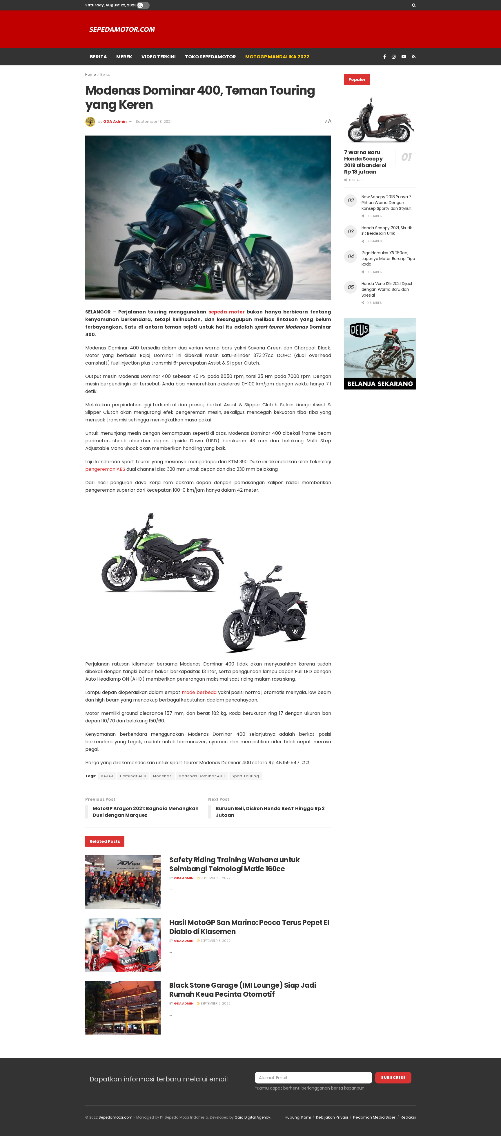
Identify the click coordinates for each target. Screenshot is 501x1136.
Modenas (162, 775)
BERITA (98, 56)
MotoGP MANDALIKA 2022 (277, 56)
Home (90, 74)
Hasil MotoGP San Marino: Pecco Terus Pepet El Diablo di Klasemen (249, 927)
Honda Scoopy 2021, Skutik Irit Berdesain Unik (387, 231)
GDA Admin (115, 121)
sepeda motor (226, 312)
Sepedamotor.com (115, 1117)
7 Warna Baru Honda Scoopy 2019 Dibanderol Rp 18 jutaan (365, 162)
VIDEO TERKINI (158, 56)
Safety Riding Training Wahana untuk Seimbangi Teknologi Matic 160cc (234, 864)
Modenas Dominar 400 (202, 775)
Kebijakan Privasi (332, 1117)
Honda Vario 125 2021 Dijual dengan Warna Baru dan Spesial (387, 289)
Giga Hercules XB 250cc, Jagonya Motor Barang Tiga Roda (388, 258)
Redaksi (408, 1117)
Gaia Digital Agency (252, 1117)
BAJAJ (107, 775)
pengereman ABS (105, 469)
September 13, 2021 (154, 121)
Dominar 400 (133, 775)
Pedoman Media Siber (374, 1117)
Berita (105, 74)
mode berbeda (199, 692)
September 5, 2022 (214, 878)
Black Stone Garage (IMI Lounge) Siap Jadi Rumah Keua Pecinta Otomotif (242, 989)
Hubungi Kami (298, 1117)
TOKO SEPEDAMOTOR (210, 56)
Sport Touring (245, 775)
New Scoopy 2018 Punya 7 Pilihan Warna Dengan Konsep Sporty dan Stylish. (387, 202)
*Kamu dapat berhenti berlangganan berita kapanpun (309, 1088)
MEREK (124, 56)
